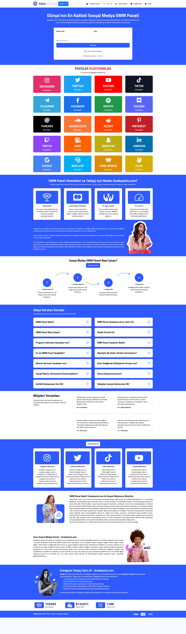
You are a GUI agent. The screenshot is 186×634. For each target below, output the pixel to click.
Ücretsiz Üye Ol (94, 3)
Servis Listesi (122, 3)
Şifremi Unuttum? (62, 40)
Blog (149, 3)
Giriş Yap (109, 3)
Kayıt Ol (100, 56)
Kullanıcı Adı (60, 31)
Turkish (62, 3)
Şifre (95, 31)
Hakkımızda (138, 3)
